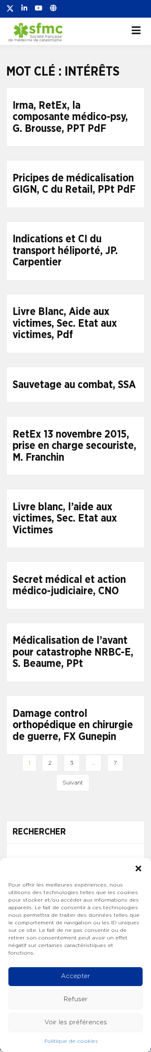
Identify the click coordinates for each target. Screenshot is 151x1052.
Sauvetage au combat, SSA (74, 385)
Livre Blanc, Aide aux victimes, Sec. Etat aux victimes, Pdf (65, 323)
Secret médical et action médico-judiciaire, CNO (69, 586)
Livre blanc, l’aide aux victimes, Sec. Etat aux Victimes (65, 518)
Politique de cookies (71, 1041)
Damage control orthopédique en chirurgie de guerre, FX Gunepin (73, 725)
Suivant (72, 783)
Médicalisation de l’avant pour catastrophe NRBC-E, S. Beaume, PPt (73, 652)
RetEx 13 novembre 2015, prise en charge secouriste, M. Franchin (74, 446)
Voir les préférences (75, 1022)
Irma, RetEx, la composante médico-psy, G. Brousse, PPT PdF (70, 117)
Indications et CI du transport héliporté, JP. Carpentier (65, 251)
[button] (138, 868)
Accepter (75, 976)
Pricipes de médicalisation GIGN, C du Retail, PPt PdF (74, 184)
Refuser (76, 999)
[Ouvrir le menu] (136, 30)
